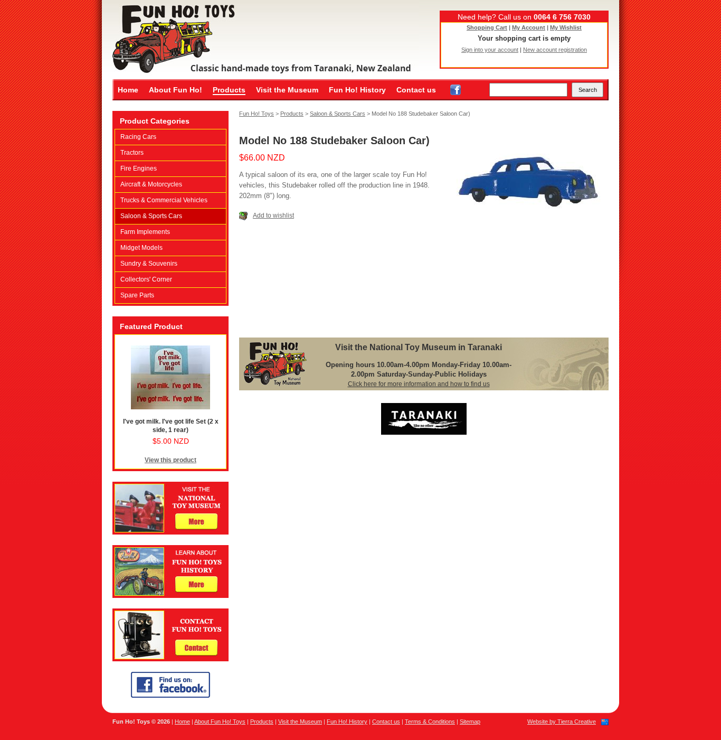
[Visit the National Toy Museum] (170, 532)
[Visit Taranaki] (424, 432)
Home (128, 90)
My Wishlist (566, 27)
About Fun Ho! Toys (219, 721)
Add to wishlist (273, 215)
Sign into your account (489, 49)
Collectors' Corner (146, 279)
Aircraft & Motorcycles (151, 184)
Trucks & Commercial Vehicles (163, 200)
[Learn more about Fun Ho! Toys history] (170, 596)
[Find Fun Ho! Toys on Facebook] (455, 90)
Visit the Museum (287, 90)
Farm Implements (145, 232)
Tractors (132, 152)
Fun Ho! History (357, 90)
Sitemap (470, 721)
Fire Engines (138, 168)
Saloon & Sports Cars (151, 216)
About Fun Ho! (175, 90)
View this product (170, 459)
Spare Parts (137, 295)
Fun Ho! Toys (256, 113)
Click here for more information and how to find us (419, 384)
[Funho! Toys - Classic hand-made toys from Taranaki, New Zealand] (260, 39)
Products (229, 90)
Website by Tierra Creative (561, 721)
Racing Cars (138, 136)
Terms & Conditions (430, 721)
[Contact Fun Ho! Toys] (170, 659)
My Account (528, 27)
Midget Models (141, 247)
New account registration (555, 49)
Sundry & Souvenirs (148, 263)
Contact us (416, 90)
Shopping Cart (487, 27)
